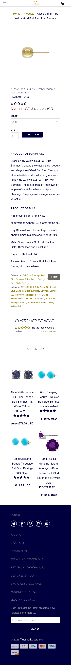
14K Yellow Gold (43, 286)
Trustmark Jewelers (31, 639)
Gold (26, 298)
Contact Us (19, 551)
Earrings (41, 279)
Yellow (50, 302)
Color (14, 115)
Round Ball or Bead (36, 302)
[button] (21, 415)
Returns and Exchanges (27, 567)
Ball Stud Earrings (31, 275)
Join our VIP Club (23, 599)
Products (29, 13)
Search (16, 535)
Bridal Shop (30, 279)
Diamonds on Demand (26, 583)
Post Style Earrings (20, 283)
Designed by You (22, 575)
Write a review (48, 331)
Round (23, 302)
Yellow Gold (16, 306)
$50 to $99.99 (27, 286)
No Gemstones (37, 298)
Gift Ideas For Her (33, 294)
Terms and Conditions (26, 559)
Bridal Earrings (32, 290)
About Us (17, 543)
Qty (13, 129)
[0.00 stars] (19, 103)
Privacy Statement (23, 591)
